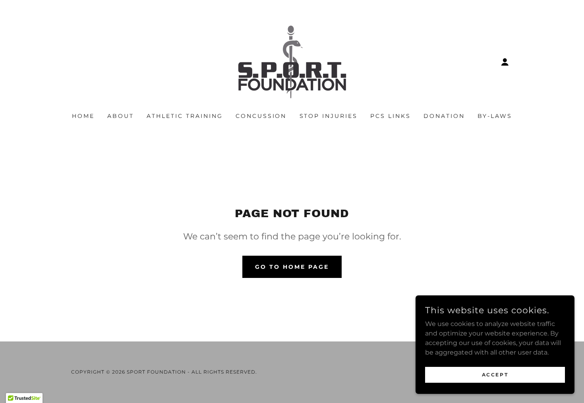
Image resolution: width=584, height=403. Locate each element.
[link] (292, 61)
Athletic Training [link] (185, 116)
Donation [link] (444, 116)
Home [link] (83, 116)
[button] (505, 62)
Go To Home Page (292, 266)
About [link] (120, 116)
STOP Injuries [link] (329, 116)
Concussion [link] (261, 116)
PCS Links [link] (390, 116)
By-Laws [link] (495, 116)
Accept (495, 375)
